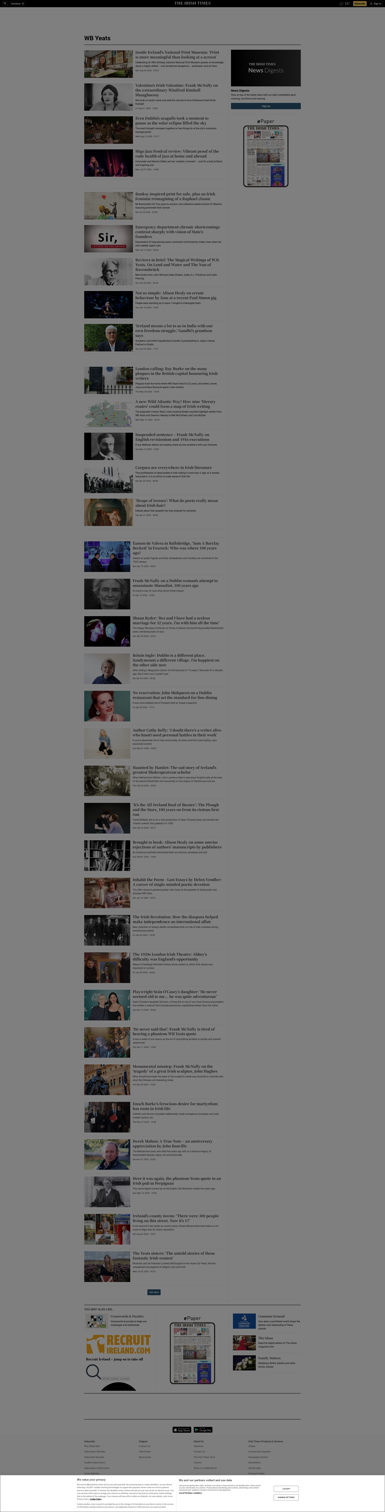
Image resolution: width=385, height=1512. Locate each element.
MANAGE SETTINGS (286, 1497)
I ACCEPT (286, 1489)
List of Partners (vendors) (190, 1493)
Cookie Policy (96, 1499)
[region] (192, 1493)
